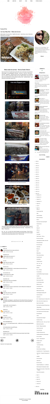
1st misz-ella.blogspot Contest (44, 75)
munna (4, 248)
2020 (37, 174)
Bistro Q (38, 219)
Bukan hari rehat (39, 284)
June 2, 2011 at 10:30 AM (8, 257)
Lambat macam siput (40, 328)
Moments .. (38, 267)
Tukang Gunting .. (39, 307)
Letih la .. (38, 315)
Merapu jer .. (38, 248)
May (37, 374)
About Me (14, 1)
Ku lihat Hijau (39, 259)
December (38, 194)
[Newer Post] (1, 341)
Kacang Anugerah (39, 313)
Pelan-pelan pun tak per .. (40, 255)
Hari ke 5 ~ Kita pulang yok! (41, 338)
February (38, 381)
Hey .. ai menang (39, 269)
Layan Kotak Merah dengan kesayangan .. (43, 273)
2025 (37, 163)
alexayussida (5, 297)
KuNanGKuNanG (5, 285)
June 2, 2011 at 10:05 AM (8, 251)
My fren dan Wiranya (40, 217)
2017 (36, 180)
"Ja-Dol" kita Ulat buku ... (40, 344)
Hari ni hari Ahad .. (39, 336)
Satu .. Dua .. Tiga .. (39, 263)
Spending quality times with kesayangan (42, 334)
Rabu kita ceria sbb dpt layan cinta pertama (43, 309)
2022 (37, 169)
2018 (36, 178)
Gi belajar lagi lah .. (39, 340)
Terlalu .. (38, 225)
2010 (36, 386)
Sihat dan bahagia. (39, 215)
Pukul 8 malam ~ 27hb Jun (40, 236)
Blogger (27, 400)
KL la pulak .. (38, 346)
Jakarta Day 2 (39, 360)
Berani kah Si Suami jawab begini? (42, 221)
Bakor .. (38, 213)
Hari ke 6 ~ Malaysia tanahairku (41, 326)
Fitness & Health (39, 1)
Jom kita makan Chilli (40, 211)
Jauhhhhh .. (38, 356)
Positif (37, 250)
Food (26, 1)
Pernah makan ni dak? (43, 130)
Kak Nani (6, 232)
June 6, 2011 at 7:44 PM (7, 334)
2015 (36, 184)
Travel (31, 1)
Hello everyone (37, 82)
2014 (36, 187)
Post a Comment (2, 337)
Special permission (39, 294)
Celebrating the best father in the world (42, 240)
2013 (36, 189)
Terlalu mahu (39, 265)
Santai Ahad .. (39, 246)
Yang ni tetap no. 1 (42, 98)
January (38, 383)
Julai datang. (38, 234)
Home (8, 1)
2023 (37, 167)
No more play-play (39, 244)
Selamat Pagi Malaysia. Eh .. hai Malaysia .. (43, 364)
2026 (37, 161)
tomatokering (5, 254)
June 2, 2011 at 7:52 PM (7, 294)
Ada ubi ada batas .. (39, 358)
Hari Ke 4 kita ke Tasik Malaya (41, 348)
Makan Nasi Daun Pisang (40, 290)
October (38, 199)
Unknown (4, 309)
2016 (36, 182)
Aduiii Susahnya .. (39, 288)
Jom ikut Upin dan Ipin (40, 286)
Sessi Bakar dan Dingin (43, 138)
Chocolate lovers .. (39, 223)
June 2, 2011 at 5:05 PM (7, 264)
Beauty (20, 1)
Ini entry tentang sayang (40, 282)
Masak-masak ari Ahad (40, 280)
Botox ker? (38, 227)
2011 (36, 193)
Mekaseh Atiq (38, 252)
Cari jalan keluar (39, 271)
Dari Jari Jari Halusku (27, 399)
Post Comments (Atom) (8, 344)
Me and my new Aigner (40, 238)
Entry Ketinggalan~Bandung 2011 (41, 292)
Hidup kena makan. (42, 115)
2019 (36, 176)
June (37, 207)
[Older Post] (32, 341)
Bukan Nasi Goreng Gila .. (40, 323)
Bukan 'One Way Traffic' (40, 303)
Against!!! (38, 232)
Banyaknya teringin (39, 319)
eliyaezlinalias (5, 278)
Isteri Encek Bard (5, 272)
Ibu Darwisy (5, 266)
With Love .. (38, 230)
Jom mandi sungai (39, 330)
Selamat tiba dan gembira (40, 372)
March (38, 379)
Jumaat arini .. (39, 296)
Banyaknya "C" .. (39, 342)
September (38, 201)
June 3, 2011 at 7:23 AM (7, 318)
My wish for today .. (39, 362)
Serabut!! (38, 275)
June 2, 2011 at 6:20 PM (7, 276)
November (38, 197)
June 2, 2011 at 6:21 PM (7, 282)
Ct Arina (4, 315)
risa (3, 291)
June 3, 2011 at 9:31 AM (7, 328)
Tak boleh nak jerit (39, 261)
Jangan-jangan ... (39, 278)
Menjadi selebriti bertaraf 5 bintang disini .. (44, 107)
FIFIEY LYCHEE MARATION (7, 321)
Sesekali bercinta (39, 257)
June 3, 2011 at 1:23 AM (7, 306)
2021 (36, 172)
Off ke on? (38, 209)
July (37, 205)
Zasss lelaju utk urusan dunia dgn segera (43, 311)
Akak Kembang (5, 331)
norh (4, 260)
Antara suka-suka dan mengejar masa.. (42, 300)
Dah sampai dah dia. (40, 242)
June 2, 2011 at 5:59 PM (7, 270)
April (37, 377)
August (38, 203)
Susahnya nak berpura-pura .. (41, 332)
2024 (37, 165)
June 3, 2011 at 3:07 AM (7, 312)
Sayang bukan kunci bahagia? (41, 317)
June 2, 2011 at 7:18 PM (7, 288)
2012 (36, 191)
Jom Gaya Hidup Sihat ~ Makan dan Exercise (10, 32)
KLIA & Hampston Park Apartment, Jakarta (43, 366)
